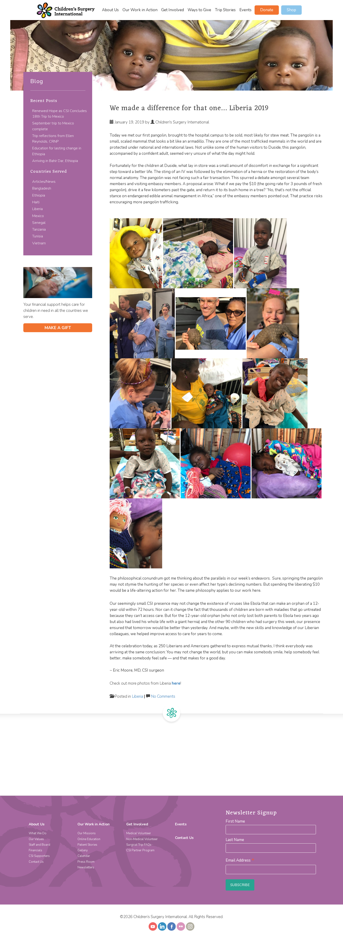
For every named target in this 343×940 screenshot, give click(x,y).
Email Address (240, 860)
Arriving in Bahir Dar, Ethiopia (55, 160)
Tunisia (37, 236)
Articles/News (44, 181)
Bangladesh (41, 188)
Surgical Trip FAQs (138, 845)
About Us (110, 10)
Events (245, 10)
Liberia (37, 208)
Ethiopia (38, 195)
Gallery (82, 850)
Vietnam (39, 243)
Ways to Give (199, 10)
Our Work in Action (140, 10)
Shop (291, 10)
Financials (35, 850)
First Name (235, 821)
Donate (266, 10)
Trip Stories (225, 10)
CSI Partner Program (140, 850)
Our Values (36, 839)
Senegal (39, 222)
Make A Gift (58, 328)
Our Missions (86, 833)
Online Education (88, 839)
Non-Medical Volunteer (142, 839)
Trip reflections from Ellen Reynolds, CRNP (53, 138)
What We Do (37, 833)
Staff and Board (39, 845)
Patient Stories (87, 845)
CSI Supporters (39, 856)
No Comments (163, 696)
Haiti (35, 202)
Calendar (83, 856)
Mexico (38, 215)
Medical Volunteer (138, 833)
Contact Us (36, 862)
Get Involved (172, 10)
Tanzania (39, 229)
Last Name (235, 839)
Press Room (85, 862)
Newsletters (85, 867)
